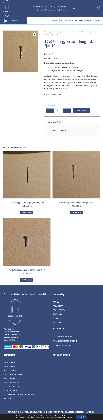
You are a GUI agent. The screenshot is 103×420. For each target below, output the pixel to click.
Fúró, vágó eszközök (12, 383)
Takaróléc (8, 399)
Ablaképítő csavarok (74, 32)
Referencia (90, 21)
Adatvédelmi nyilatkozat (62, 336)
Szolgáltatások (72, 21)
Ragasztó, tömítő (10, 391)
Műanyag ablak (10, 366)
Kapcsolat (98, 21)
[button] (74, 8)
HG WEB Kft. (89, 412)
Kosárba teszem (81, 110)
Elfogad (81, 417)
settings (69, 418)
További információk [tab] (54, 122)
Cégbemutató (63, 21)
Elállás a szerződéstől (61, 346)
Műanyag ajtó (9, 362)
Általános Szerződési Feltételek (65, 341)
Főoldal (54, 21)
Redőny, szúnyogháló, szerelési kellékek (19, 395)
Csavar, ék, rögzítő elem (59, 32)
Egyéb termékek (10, 378)
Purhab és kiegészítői (12, 387)
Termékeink (82, 21)
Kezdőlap (47, 32)
